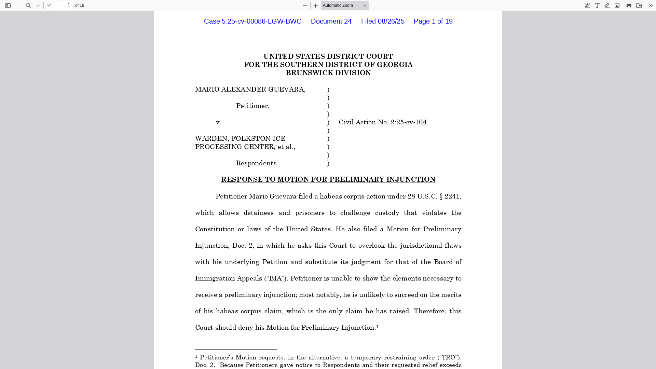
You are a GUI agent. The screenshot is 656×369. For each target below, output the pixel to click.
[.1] (377, 331)
